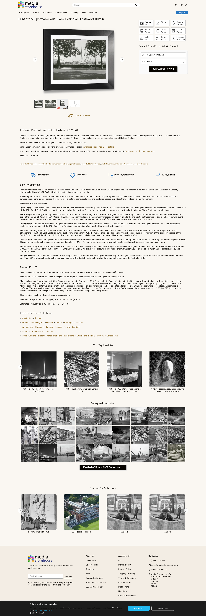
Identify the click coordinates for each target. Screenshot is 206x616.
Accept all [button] (138, 608)
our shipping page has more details (98, 147)
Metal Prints (123, 587)
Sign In (182, 12)
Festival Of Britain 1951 (28, 164)
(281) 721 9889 (158, 560)
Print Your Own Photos (96, 582)
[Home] (33, 7)
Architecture (27, 318)
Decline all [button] (163, 608)
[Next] (122, 59)
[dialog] (103, 608)
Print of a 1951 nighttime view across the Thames (39, 390)
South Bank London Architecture (136, 164)
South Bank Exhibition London (50, 164)
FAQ (120, 560)
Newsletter (123, 591)
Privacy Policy (124, 565)
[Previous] (35, 59)
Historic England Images (71, 164)
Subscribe (68, 576)
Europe (25, 322)
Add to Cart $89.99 (163, 69)
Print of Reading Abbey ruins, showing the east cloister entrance (167, 390)
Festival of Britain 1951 (107, 336)
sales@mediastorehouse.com (164, 565)
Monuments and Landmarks (43, 331)
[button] (77, 612)
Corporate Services (94, 578)
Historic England (29, 336)
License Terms (124, 582)
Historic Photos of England (50, 336)
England (49, 322)
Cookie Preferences (127, 595)
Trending (75, 12)
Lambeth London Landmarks (112, 164)
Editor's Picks (61, 12)
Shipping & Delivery (126, 573)
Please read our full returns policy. (140, 151)
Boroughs (68, 322)
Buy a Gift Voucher (94, 587)
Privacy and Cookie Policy (43, 610)
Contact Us (153, 556)
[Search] (136, 5)
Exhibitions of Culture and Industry (79, 336)
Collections (47, 12)
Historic (25, 331)
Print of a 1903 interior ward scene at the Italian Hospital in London (124, 390)
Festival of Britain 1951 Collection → (103, 467)
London (58, 322)
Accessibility (124, 556)
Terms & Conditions (127, 578)
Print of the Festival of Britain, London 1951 (81, 390)
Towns (67, 327)
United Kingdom (37, 322)
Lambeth (79, 322)
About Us (90, 556)
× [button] (203, 603)
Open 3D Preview (82, 115)
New (84, 12)
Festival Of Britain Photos (90, 164)
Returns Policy (124, 569)
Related (38, 318)
